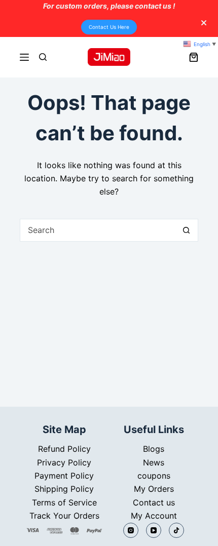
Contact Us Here (109, 27)
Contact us (154, 502)
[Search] (43, 57)
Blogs (153, 449)
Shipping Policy (64, 489)
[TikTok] (176, 530)
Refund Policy (64, 449)
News (153, 462)
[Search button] (186, 230)
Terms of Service (64, 502)
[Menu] (24, 57)
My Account (154, 516)
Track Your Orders (64, 516)
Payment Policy (64, 476)
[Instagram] (130, 530)
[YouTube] (153, 530)
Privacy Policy (64, 462)
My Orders (154, 489)
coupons (153, 476)
